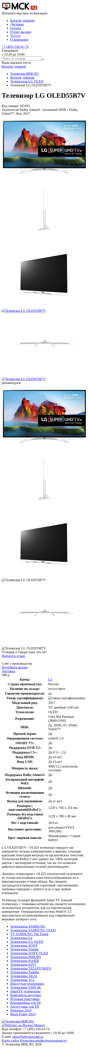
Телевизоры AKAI (23, 976)
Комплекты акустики (25, 995)
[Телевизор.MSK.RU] (20, 9)
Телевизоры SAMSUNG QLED (33, 930)
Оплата (15, 28)
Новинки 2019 (20, 1010)
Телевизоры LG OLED (26, 81)
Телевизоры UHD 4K (25, 987)
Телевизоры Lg (21, 938)
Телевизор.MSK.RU (24, 73)
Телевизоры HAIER (24, 961)
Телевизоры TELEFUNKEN (30, 968)
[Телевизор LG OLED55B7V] (44, 178)
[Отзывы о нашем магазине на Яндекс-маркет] (23, 1025)
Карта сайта (10, 1040)
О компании (19, 39)
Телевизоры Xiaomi (24, 949)
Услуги (15, 36)
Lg (50, 679)
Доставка (17, 24)
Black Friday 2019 (22, 1014)
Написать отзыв (13, 656)
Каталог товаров (22, 20)
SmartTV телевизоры (25, 991)
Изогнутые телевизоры (27, 983)
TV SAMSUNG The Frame (29, 934)
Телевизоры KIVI (23, 964)
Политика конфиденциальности (43, 1040)
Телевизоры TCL (22, 980)
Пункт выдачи (20, 32)
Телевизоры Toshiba (24, 972)
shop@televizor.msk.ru (27, 1036)
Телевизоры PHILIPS (25, 957)
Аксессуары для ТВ (24, 1006)
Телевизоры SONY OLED (29, 953)
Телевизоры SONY (24, 945)
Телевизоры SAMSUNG (27, 926)
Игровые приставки (25, 999)
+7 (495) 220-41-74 (15, 47)
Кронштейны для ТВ (25, 1003)
